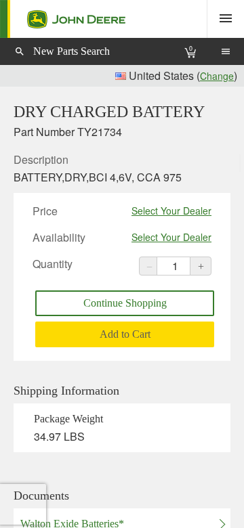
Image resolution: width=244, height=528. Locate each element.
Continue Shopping (125, 303)
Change (217, 76)
